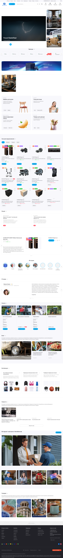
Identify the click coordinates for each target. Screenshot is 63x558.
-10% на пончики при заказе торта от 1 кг (39, 217)
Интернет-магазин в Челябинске (12, 431)
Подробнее (34, 294)
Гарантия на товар (41, 533)
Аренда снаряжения (52, 316)
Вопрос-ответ (40, 534)
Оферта (39, 550)
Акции (3, 531)
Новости (15, 533)
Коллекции (3, 536)
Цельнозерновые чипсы (8, 117)
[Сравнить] (14, 147)
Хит (3, 142)
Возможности (28, 534)
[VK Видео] (60, 544)
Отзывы (15, 534)
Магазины (27, 531)
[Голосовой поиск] (39, 4)
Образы (3, 538)
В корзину (4, 163)
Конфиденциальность (33, 550)
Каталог (3, 530)
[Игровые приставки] (31, 66)
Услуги (3, 534)
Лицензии (15, 538)
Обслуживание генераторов (23, 316)
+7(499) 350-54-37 (47, 0)
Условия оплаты (40, 530)
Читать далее (12, 557)
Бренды (3, 533)
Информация (28, 528)
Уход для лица (37, 99)
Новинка (13, 142)
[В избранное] (14, 146)
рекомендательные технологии (20, 553)
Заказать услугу (21, 328)
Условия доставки (41, 531)
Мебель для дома (8, 99)
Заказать (49, 184)
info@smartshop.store (53, 531)
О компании (58, 432)
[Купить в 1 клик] (14, 149)
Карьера (15, 536)
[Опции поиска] (37, 4)
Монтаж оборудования (7, 316)
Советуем (7, 142)
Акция (18, 142)
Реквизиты (27, 530)
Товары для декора (39, 117)
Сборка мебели (36, 316)
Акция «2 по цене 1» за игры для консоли (10, 217)
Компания (15, 528)
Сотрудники (16, 531)
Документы (15, 539)
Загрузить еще (31, 425)
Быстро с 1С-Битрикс (56, 550)
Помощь (39, 528)
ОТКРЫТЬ (6, 44)
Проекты (27, 533)
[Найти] (42, 4)
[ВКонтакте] (58, 544)
